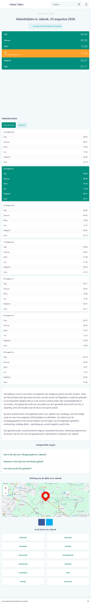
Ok (88, 601)
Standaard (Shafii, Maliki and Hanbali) (47, 26)
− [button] (6, 493)
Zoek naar (79, 4)
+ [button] (6, 487)
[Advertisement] (45, 93)
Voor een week (8, 125)
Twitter (49, 522)
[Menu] (86, 4)
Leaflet (74, 516)
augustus (21, 125)
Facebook (41, 522)
